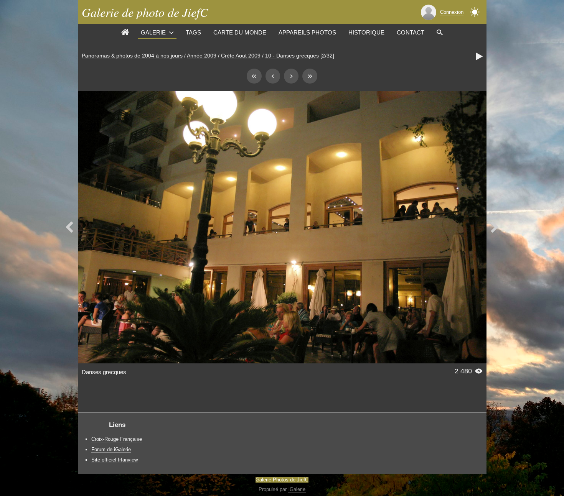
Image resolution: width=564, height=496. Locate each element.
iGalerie (297, 489)
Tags (193, 32)
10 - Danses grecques (292, 56)
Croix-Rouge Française (116, 439)
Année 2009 (201, 56)
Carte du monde (239, 32)
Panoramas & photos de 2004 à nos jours (132, 56)
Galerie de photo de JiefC (145, 12)
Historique (366, 32)
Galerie (153, 32)
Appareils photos (307, 32)
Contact (410, 32)
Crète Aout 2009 (241, 56)
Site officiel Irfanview (114, 460)
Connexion (451, 12)
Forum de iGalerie (111, 449)
